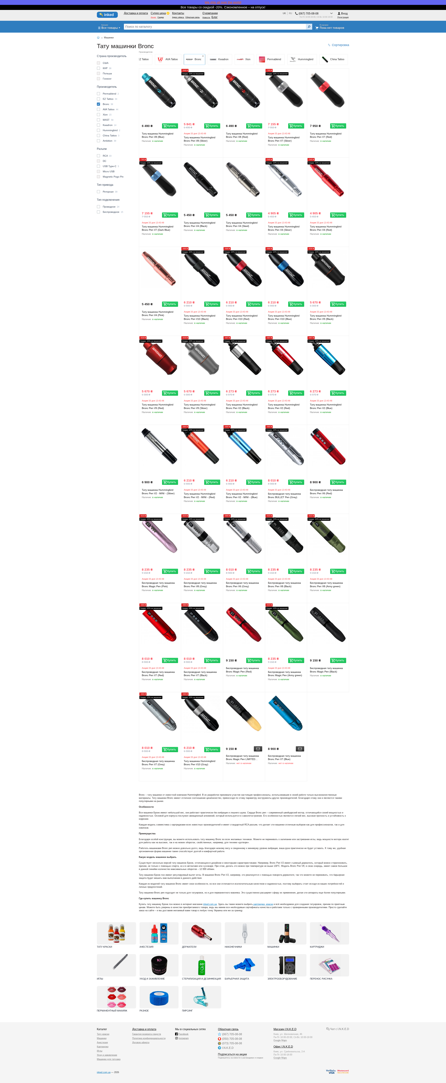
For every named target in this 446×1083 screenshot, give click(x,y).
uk (284, 13)
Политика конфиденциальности (149, 1038)
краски (269, 904)
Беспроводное (113, 211)
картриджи (259, 904)
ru (290, 13)
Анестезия (146, 947)
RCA (107, 155)
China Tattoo (111, 135)
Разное (144, 1010)
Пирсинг (187, 1010)
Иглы (100, 978)
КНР (107, 68)
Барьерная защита (237, 978)
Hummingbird (111, 130)
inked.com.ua (210, 904)
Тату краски (104, 947)
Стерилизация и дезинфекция (201, 978)
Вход (344, 13)
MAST (108, 119)
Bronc (108, 104)
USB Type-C (111, 166)
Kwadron (109, 125)
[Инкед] (109, 15)
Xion (107, 114)
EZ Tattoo (110, 98)
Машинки (273, 947)
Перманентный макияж (112, 1010)
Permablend (111, 93)
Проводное (111, 206)
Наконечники (233, 947)
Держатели (189, 947)
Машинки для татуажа (108, 1059)
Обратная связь (228, 1029)
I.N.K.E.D (228, 1047)
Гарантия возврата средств (146, 1034)
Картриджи (317, 947)
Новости (206, 17)
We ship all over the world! (223, 2)
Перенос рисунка (321, 978)
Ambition (109, 140)
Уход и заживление (152, 978)
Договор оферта (140, 1042)
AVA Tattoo (110, 109)
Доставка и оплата (144, 1029)
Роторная (110, 191)
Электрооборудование (282, 978)
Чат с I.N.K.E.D (339, 1029)
